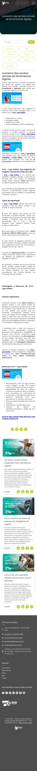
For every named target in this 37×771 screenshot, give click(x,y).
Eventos (27, 54)
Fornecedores (6, 667)
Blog (3, 675)
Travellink (10, 65)
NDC (27, 49)
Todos (10, 60)
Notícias (27, 60)
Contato (4, 678)
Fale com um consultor (22, 3)
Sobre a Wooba (6, 670)
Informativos (10, 49)
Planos (4, 673)
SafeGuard (10, 54)
